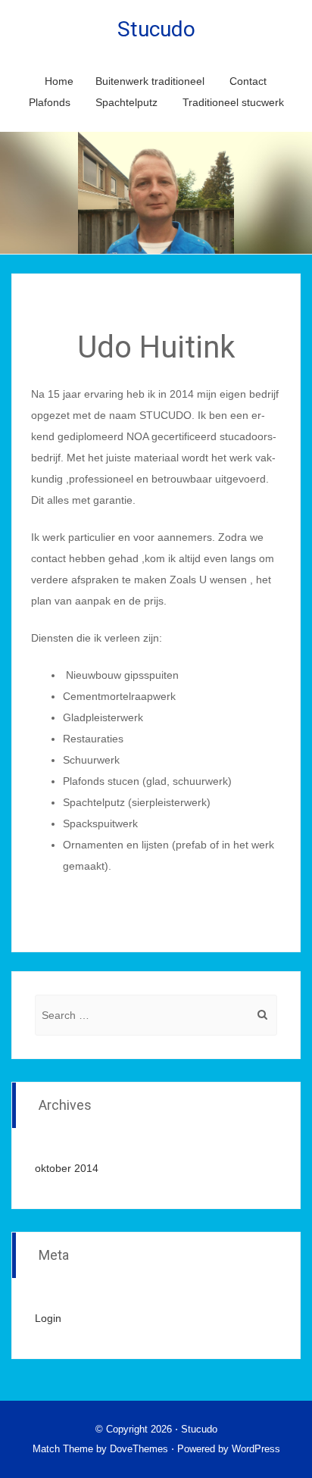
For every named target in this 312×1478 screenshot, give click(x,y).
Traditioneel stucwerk (233, 102)
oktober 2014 (66, 1168)
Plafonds (49, 102)
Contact (248, 81)
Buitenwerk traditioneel (149, 81)
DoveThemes (139, 1449)
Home (59, 81)
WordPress (256, 1449)
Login (48, 1318)
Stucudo (156, 29)
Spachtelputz (126, 102)
